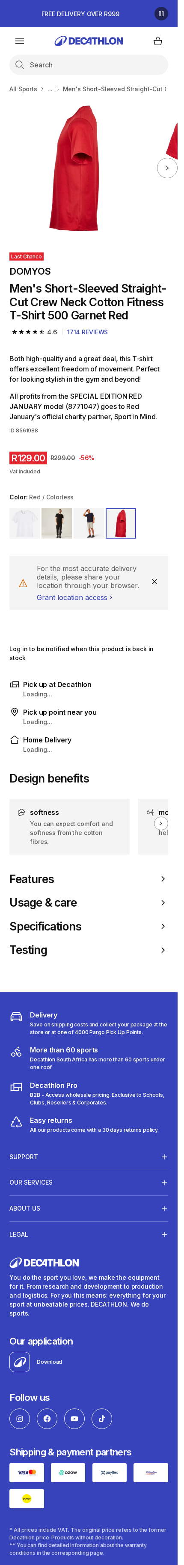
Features (31, 879)
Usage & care (43, 902)
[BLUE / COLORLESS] (89, 523)
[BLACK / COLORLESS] (57, 523)
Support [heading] (23, 1156)
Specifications (45, 926)
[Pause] (161, 13)
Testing (28, 949)
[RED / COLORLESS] (121, 523)
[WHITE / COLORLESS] (24, 523)
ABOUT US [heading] (24, 1208)
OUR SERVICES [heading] (31, 1182)
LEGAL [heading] (18, 1234)
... (50, 89)
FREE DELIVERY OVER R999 (80, 13)
